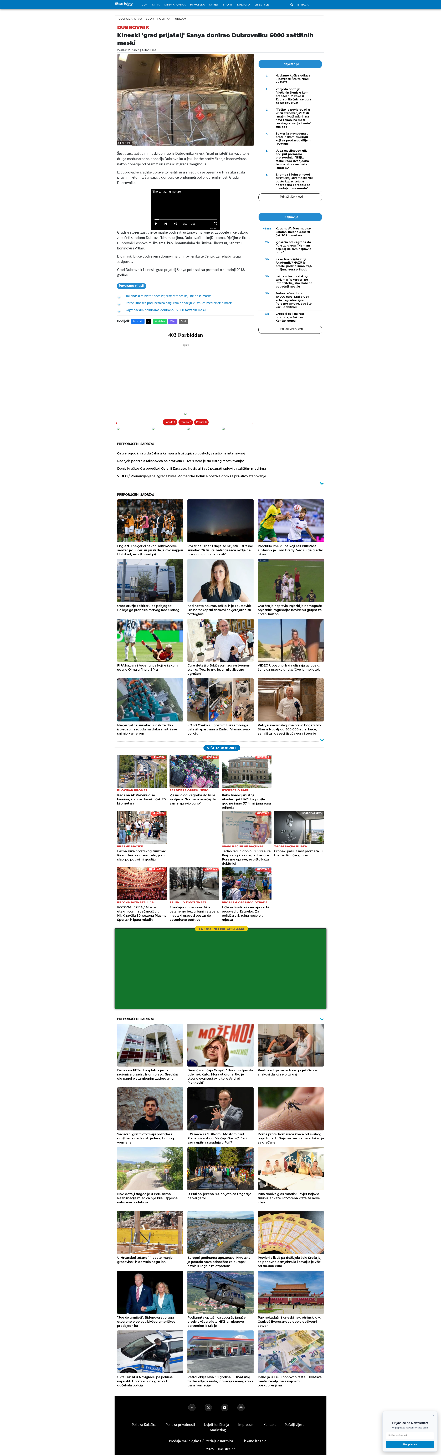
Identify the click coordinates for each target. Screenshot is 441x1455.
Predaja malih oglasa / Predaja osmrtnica (201, 1441)
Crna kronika (175, 4)
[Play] (156, 223)
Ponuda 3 (201, 422)
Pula (143, 4)
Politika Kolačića (144, 1425)
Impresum (246, 1425)
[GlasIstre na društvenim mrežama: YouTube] (229, 1407)
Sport (228, 4)
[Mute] (175, 223)
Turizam (179, 18)
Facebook (137, 321)
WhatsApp (160, 321)
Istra (155, 4)
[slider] (186, 219)
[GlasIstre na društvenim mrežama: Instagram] (245, 1407)
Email (183, 321)
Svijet (214, 4)
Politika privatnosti (180, 1425)
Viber (172, 321)
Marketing (218, 1430)
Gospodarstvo (130, 18)
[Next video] (166, 223)
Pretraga (301, 4)
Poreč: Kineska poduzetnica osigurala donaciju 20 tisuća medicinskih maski (179, 303)
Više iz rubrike (222, 748)
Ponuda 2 (186, 422)
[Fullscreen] (215, 223)
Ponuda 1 (170, 422)
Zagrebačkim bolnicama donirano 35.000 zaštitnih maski (166, 310)
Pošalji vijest (294, 1425)
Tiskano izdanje (254, 1441)
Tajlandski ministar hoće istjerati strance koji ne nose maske (168, 296)
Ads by (213, 229)
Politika (163, 18)
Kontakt (270, 1425)
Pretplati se (410, 1444)
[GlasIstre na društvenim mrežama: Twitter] (212, 1407)
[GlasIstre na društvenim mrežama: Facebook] (196, 1407)
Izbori (150, 18)
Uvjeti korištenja (217, 1425)
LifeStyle (262, 4)
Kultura (243, 4)
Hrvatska (197, 4)
